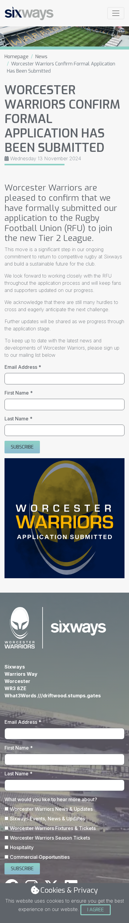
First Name (18, 393)
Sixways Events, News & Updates (47, 819)
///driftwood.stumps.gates (69, 696)
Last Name (18, 419)
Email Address (22, 367)
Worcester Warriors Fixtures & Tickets (53, 828)
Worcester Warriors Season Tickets (50, 838)
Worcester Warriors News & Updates (51, 809)
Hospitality (22, 847)
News (41, 56)
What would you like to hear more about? (50, 799)
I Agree (95, 909)
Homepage (16, 56)
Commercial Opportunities (40, 857)
